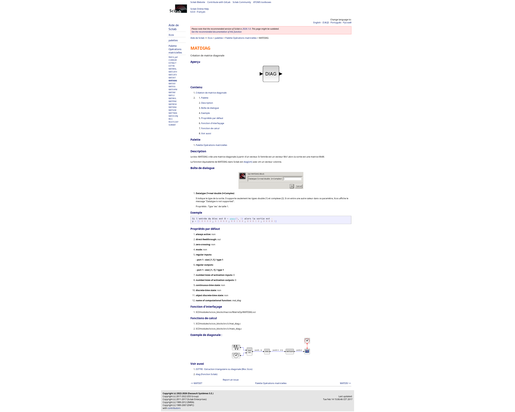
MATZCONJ (173, 116)
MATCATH (173, 71)
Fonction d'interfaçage (212, 123)
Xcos (171, 34)
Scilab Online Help (199, 8)
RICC (171, 119)
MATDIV (172, 83)
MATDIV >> (345, 383)
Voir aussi (206, 133)
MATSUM (172, 110)
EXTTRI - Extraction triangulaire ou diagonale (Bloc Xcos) (224, 369)
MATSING (173, 107)
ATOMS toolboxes (262, 2)
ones (232, 218)
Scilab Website (197, 2)
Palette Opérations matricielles (175, 49)
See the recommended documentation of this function (217, 31)
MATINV (172, 92)
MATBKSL (172, 69)
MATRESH (173, 104)
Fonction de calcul (210, 128)
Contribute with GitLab (218, 2)
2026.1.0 (246, 28)
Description (207, 102)
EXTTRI (172, 66)
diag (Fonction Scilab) (206, 374)
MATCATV (173, 74)
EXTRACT (172, 63)
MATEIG (172, 86)
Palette (204, 97)
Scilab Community (242, 2)
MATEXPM (173, 89)
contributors (174, 408)
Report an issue (231, 379)
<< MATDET (196, 383)
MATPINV (172, 101)
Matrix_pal (173, 57)
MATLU (172, 95)
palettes (173, 40)
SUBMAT (172, 124)
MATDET (172, 77)
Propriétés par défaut (212, 118)
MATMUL (172, 98)
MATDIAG (173, 80)
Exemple (205, 113)
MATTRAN (173, 113)
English (317, 22)
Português (336, 22)
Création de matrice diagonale (211, 92)
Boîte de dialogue (210, 107)
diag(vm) (248, 161)
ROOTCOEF (173, 122)
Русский (347, 22)
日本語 (325, 22)
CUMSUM (173, 60)
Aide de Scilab (174, 27)
